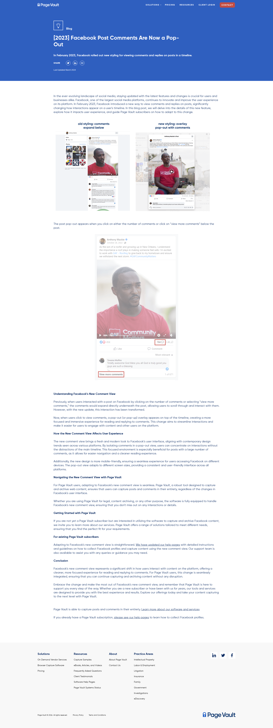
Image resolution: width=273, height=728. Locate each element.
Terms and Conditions (97, 715)
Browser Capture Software (51, 665)
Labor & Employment (144, 665)
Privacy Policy (78, 715)
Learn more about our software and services (170, 609)
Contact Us (114, 665)
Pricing (170, 5)
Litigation (138, 671)
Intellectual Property (144, 660)
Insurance (139, 676)
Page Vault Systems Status (87, 688)
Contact (227, 5)
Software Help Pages (84, 682)
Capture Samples (82, 660)
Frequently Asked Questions (88, 671)
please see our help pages (131, 617)
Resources (187, 5)
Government (140, 688)
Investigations (141, 693)
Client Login (207, 5)
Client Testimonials (83, 676)
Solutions (152, 5)
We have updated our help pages (158, 544)
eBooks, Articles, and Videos (88, 665)
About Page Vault (118, 660)
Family (137, 682)
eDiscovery (139, 699)
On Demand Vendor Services (52, 660)
